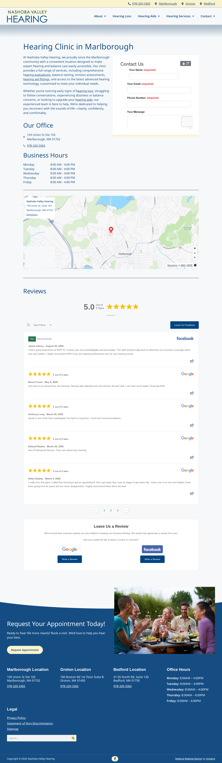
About (98, 16)
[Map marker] (111, 230)
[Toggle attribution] (195, 265)
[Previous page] (96, 510)
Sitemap (12, 729)
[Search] (73, 738)
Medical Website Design (188, 758)
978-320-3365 (141, 4)
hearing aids (83, 100)
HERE (189, 265)
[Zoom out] (194, 253)
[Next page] (126, 510)
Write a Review (69, 559)
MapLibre (172, 265)
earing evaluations (38, 75)
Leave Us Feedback (184, 325)
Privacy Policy (16, 718)
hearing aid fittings (36, 79)
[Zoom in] (194, 248)
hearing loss (84, 91)
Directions (32, 214)
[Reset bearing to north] (194, 257)
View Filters (40, 325)
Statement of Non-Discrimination (30, 723)
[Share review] (192, 362)
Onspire (210, 758)
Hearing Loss (122, 16)
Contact (206, 16)
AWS (183, 265)
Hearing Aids (147, 16)
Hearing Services (178, 16)
